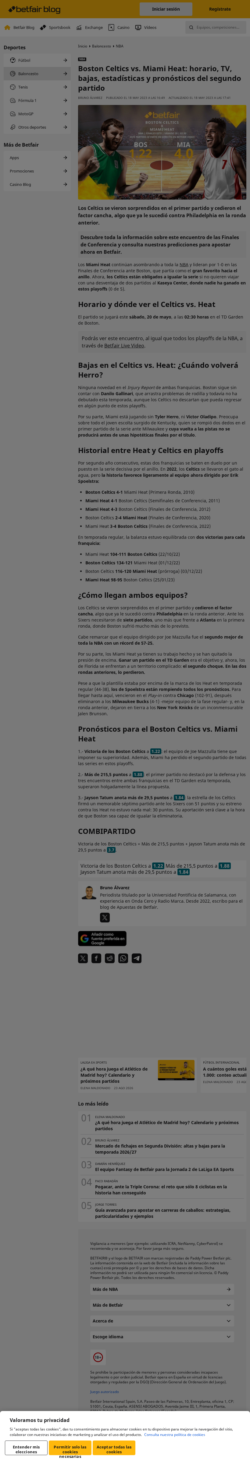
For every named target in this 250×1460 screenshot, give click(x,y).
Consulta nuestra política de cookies (174, 1434)
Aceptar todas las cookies (114, 1449)
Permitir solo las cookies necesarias (70, 1449)
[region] (125, 1435)
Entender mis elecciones (26, 1449)
